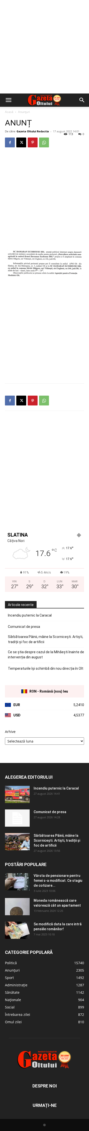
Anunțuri (24, 112)
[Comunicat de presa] (17, 818)
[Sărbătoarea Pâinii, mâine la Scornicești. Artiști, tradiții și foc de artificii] (17, 841)
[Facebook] (10, 142)
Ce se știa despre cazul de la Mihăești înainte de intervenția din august (46, 654)
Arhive (10, 731)
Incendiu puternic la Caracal (30, 615)
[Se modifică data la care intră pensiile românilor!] (17, 930)
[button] (8, 100)
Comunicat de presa (24, 627)
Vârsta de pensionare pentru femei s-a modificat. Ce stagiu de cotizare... (58, 880)
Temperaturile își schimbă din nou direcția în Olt (45, 668)
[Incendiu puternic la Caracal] (17, 794)
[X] (21, 142)
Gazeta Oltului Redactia (33, 131)
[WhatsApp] (44, 142)
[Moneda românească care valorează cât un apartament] (17, 906)
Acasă (9, 112)
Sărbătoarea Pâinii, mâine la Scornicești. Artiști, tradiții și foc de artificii (45, 639)
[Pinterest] (33, 142)
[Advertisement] (44, 46)
